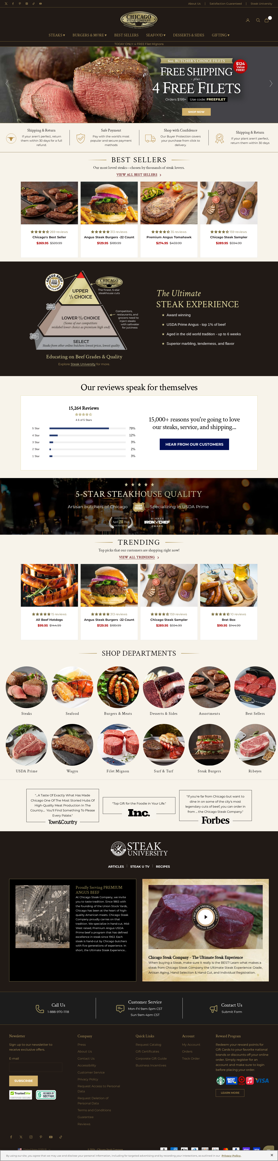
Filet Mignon (118, 771)
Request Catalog (148, 1044)
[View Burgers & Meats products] (118, 687)
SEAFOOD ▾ (155, 35)
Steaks (26, 713)
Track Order (191, 1058)
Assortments (209, 713)
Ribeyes (255, 771)
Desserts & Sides (163, 713)
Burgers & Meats (118, 713)
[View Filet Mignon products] (118, 745)
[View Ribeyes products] (255, 745)
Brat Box (229, 619)
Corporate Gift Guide (151, 1058)
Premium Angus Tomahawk (169, 237)
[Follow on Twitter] (21, 1137)
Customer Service (91, 1072)
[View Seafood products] (72, 687)
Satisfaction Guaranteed (226, 3)
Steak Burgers (209, 771)
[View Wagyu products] (72, 745)
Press (82, 1044)
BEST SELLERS (126, 35)
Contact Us (231, 1005)
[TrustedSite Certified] (20, 1095)
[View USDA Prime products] (27, 745)
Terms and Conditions (94, 1110)
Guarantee (86, 1117)
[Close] (272, 1155)
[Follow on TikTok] (61, 1137)
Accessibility (87, 1065)
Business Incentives (151, 1065)
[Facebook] (13, 3)
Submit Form (232, 1012)
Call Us (58, 1005)
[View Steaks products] (27, 687)
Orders (187, 1051)
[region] (139, 85)
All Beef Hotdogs (49, 619)
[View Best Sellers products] (255, 687)
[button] (40, 232)
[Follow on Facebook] (11, 1137)
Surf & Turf (163, 771)
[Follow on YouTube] (51, 1137)
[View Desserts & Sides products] (164, 687)
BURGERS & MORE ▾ (90, 35)
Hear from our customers (194, 444)
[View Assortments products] (209, 687)
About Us (194, 3)
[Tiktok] (33, 3)
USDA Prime (27, 771)
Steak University (261, 3)
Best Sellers (255, 713)
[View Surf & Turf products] (164, 745)
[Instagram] (26, 3)
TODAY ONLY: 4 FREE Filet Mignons (139, 44)
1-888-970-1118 (58, 1012)
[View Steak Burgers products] (209, 745)
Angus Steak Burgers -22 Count (109, 237)
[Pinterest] (19, 3)
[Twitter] (6, 3)
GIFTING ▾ (220, 35)
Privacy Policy (88, 1079)
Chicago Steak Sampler (228, 237)
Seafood (72, 713)
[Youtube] (40, 3)
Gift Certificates (147, 1051)
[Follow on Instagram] (31, 1137)
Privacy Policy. (231, 1155)
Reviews (84, 1124)
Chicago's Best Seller (49, 237)
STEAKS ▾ (57, 35)
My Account (191, 1044)
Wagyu (72, 771)
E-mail (14, 1058)
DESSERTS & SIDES (188, 35)
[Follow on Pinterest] (41, 1137)
